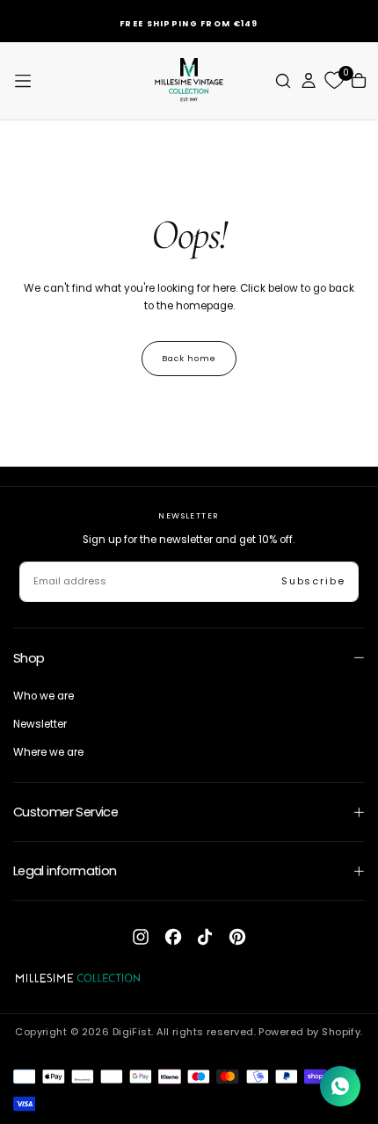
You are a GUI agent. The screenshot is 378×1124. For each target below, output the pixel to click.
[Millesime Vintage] (77, 977)
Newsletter (40, 724)
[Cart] (358, 80)
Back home (188, 358)
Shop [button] (29, 658)
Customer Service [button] (66, 812)
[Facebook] (173, 936)
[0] (334, 81)
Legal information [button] (65, 871)
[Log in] (308, 80)
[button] (23, 81)
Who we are (43, 696)
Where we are (48, 752)
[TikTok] (204, 936)
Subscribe (313, 581)
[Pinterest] (237, 936)
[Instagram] (140, 936)
